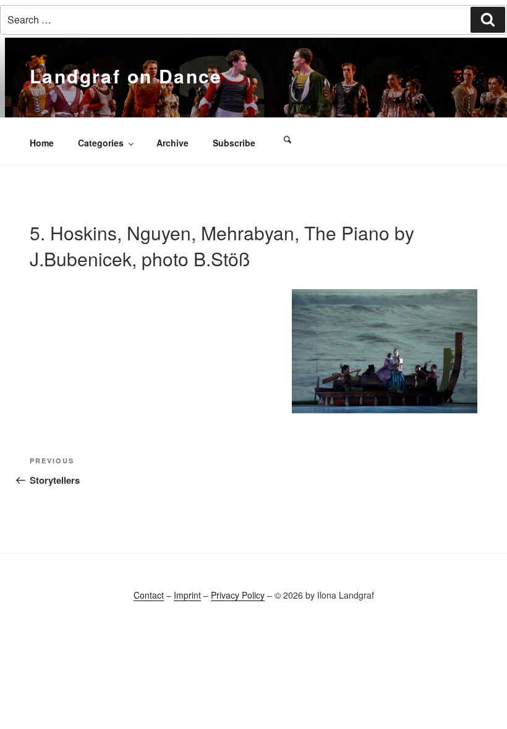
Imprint (187, 595)
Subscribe (234, 143)
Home (42, 143)
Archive (172, 143)
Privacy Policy (238, 595)
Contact (149, 595)
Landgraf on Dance (126, 75)
